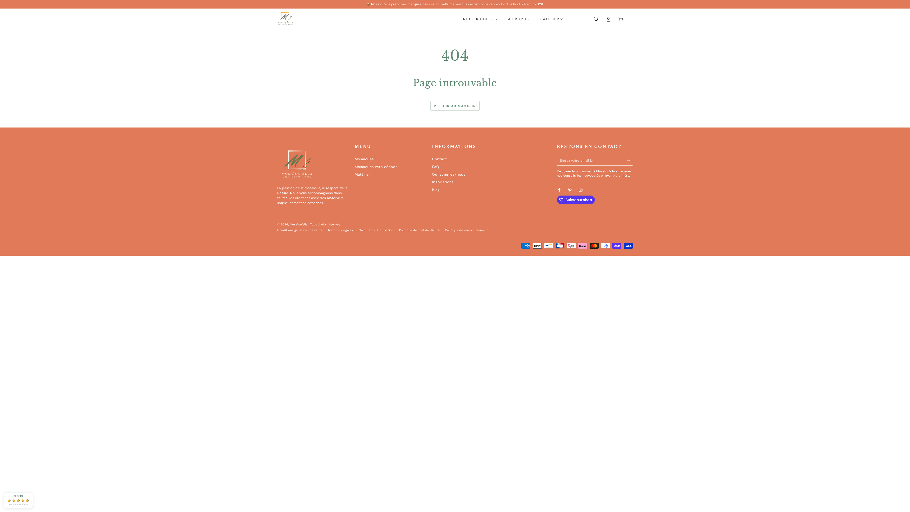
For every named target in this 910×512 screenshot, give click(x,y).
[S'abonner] (630, 160)
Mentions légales (340, 230)
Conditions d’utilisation (376, 230)
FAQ (435, 167)
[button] (596, 19)
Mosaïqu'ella (299, 224)
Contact (439, 159)
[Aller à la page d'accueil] (285, 19)
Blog (435, 189)
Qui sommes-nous (448, 174)
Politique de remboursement (466, 230)
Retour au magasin (455, 106)
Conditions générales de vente (300, 230)
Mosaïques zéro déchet (376, 167)
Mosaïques (364, 159)
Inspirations (443, 182)
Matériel (362, 174)
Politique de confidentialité (419, 230)
